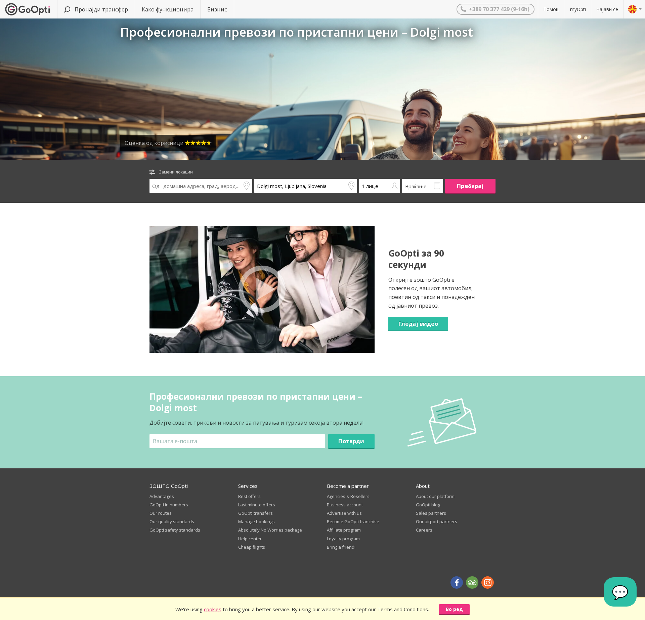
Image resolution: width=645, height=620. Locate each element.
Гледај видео (418, 323)
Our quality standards (171, 521)
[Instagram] (487, 582)
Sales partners (431, 513)
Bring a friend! (341, 547)
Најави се (607, 9)
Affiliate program (344, 530)
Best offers (249, 496)
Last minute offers (256, 505)
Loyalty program (343, 539)
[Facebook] (456, 582)
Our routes (160, 513)
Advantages (161, 496)
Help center (250, 539)
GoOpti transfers (255, 513)
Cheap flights (251, 547)
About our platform (435, 496)
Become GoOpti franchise (353, 521)
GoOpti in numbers (168, 505)
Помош (551, 9)
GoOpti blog (428, 505)
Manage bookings (256, 521)
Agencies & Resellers (348, 496)
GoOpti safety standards (174, 530)
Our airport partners (436, 521)
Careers (424, 530)
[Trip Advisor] (472, 582)
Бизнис (217, 9)
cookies (212, 609)
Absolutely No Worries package (270, 530)
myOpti (578, 9)
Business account (345, 505)
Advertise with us (344, 513)
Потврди (351, 441)
